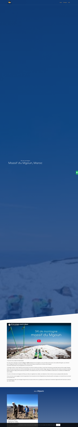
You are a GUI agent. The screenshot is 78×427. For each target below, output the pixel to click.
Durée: (13, 419)
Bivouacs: (14, 421)
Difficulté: (14, 422)
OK (58, 424)
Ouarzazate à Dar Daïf (18, 369)
